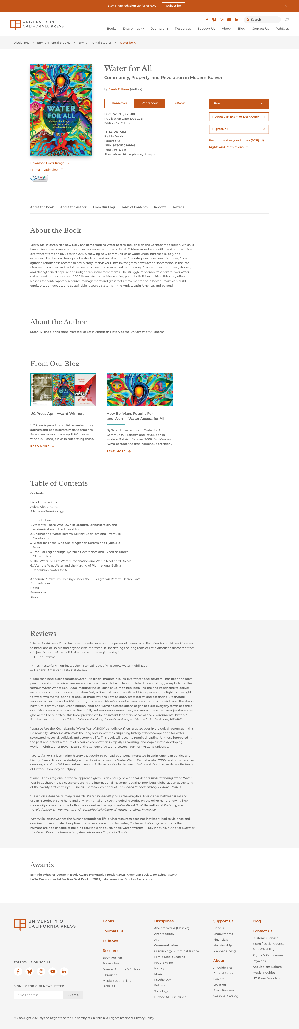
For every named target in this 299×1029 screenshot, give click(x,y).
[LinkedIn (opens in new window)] (236, 20)
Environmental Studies (53, 42)
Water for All (128, 42)
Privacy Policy (144, 1018)
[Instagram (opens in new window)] (222, 20)
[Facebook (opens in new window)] (207, 20)
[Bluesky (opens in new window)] (214, 20)
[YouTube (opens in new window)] (229, 20)
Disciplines (21, 42)
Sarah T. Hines (119, 89)
